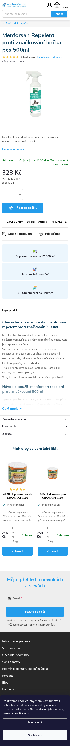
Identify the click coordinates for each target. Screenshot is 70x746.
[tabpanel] (17, 507)
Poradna (7, 675)
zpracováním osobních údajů (45, 620)
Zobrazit (17, 551)
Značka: (37, 222)
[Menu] (65, 5)
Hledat (59, 13)
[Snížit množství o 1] (5, 194)
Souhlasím (35, 735)
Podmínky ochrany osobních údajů (25, 668)
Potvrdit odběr (35, 612)
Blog (5, 682)
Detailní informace (13, 149)
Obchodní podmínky (15, 654)
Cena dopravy (11, 661)
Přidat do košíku (26, 208)
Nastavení (35, 722)
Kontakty (8, 689)
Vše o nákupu (11, 648)
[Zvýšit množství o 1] (20, 194)
